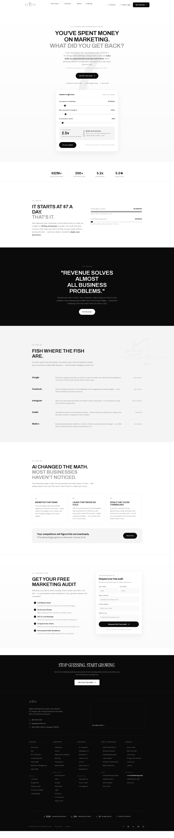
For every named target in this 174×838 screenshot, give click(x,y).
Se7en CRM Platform (109, 747)
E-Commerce (59, 797)
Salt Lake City (83, 779)
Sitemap (67, 826)
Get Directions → (98, 725)
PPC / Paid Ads (36, 754)
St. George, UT (83, 747)
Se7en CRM (34, 769)
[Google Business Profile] (143, 826)
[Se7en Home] (30, 5)
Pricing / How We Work (134, 758)
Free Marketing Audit (109, 754)
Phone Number (103, 604)
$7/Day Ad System (109, 751)
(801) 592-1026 (37, 720)
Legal (56, 790)
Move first (130, 536)
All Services (34, 747)
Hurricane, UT (83, 754)
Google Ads (35, 783)
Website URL (103, 613)
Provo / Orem (83, 783)
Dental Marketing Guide (110, 775)
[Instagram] (128, 826)
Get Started (140, 5)
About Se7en (131, 747)
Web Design (35, 762)
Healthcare (58, 747)
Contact (112, 5)
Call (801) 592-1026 (133, 779)
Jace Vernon (131, 754)
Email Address (103, 595)
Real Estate (58, 786)
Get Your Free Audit (85, 682)
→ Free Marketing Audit (135, 775)
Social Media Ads (36, 758)
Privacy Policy (58, 826)
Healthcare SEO (108, 779)
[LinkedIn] (133, 826)
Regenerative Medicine (62, 754)
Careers (129, 765)
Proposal (89, 4)
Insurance (58, 793)
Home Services (60, 775)
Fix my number (67, 145)
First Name (102, 586)
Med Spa (58, 758)
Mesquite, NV (83, 769)
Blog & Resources (108, 765)
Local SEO (34, 779)
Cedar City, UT (83, 758)
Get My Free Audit (85, 76)
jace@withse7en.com (39, 723)
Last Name (123, 586)
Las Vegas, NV (83, 786)
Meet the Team (132, 751)
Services (68, 4)
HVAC (56, 779)
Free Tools (54, 4)
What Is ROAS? (108, 783)
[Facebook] (123, 826)
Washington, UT (84, 751)
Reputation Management (39, 765)
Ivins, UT (81, 762)
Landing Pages (35, 793)
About (79, 4)
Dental (57, 751)
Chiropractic (59, 762)
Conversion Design (37, 790)
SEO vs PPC (107, 786)
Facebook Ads (35, 786)
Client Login (126, 5)
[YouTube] (138, 826)
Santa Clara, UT (84, 765)
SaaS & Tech (59, 801)
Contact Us (131, 762)
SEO (32, 751)
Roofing (57, 783)
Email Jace (130, 783)
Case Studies (107, 758)
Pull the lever (87, 312)
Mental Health (59, 765)
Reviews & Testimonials (110, 762)
